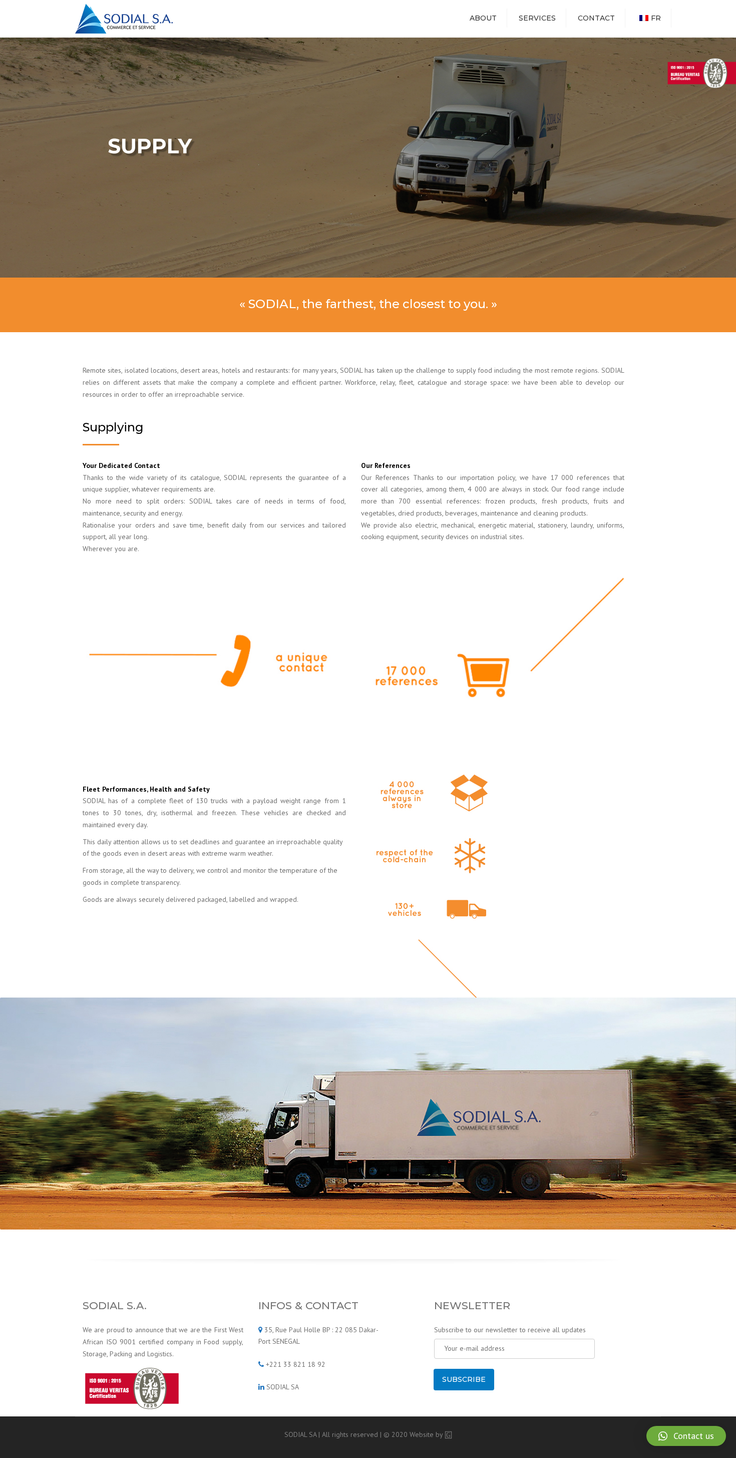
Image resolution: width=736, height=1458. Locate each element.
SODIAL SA (282, 1386)
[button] (686, 1436)
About (483, 18)
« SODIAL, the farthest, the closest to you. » (368, 304)
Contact (596, 18)
